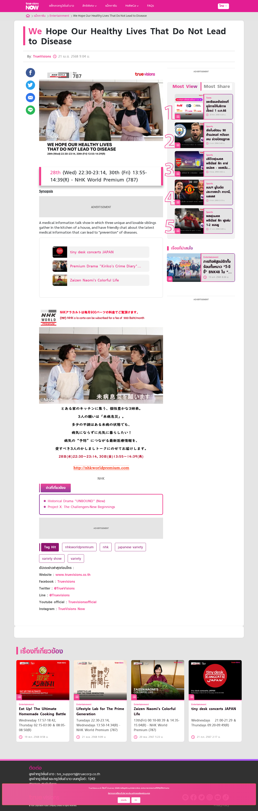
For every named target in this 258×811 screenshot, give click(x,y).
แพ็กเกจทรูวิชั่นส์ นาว (61, 5)
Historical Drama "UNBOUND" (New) (76, 501)
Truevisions (66, 581)
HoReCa (130, 5)
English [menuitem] (220, 20)
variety (76, 558)
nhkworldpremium (79, 547)
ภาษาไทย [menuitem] (219, 14)
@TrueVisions (64, 588)
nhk (106, 547)
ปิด (136, 800)
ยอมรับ (124, 800)
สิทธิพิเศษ (88, 5)
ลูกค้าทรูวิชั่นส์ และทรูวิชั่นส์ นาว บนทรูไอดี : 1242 (62, 779)
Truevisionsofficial (82, 602)
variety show (51, 558)
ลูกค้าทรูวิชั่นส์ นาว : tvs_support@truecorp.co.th (64, 774)
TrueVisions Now (71, 609)
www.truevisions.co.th (73, 574)
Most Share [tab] (217, 86)
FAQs (150, 5)
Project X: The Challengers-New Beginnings (81, 506)
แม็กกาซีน (111, 5)
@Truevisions (59, 595)
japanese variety (130, 547)
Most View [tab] (185, 86)
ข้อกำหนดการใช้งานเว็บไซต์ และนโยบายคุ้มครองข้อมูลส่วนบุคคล (129, 793)
